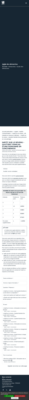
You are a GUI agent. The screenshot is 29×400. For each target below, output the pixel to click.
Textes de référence (7, 278)
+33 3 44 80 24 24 (6, 384)
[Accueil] (6, 3)
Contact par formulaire (7, 386)
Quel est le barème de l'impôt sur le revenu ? (15, 295)
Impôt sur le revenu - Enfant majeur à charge (15, 338)
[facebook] (4, 390)
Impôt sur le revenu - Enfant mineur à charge (15, 334)
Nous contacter (6, 377)
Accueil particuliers (7, 131)
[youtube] (10, 390)
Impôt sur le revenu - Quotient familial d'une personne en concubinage (14, 137)
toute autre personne (7, 245)
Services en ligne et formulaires (10, 282)
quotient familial (17, 159)
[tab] (14, 168)
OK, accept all (9, 396)
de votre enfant (19, 243)
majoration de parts (18, 178)
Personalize (15, 398)
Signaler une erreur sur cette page (17, 366)
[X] (7, 390)
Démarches (12, 66)
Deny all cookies (20, 396)
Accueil (4, 66)
